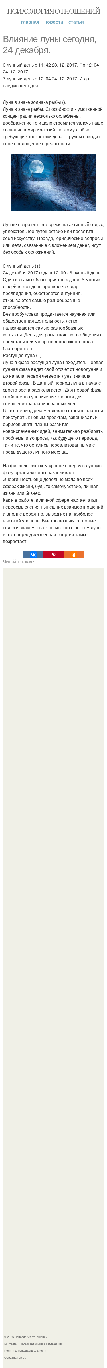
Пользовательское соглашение (41, 1344)
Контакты (10, 1344)
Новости (53, 21)
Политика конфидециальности (25, 1350)
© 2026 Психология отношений (25, 1337)
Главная (30, 21)
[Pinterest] (53, 554)
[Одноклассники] (74, 554)
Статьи (76, 21)
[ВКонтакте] (33, 554)
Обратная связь (15, 1357)
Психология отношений (53, 11)
